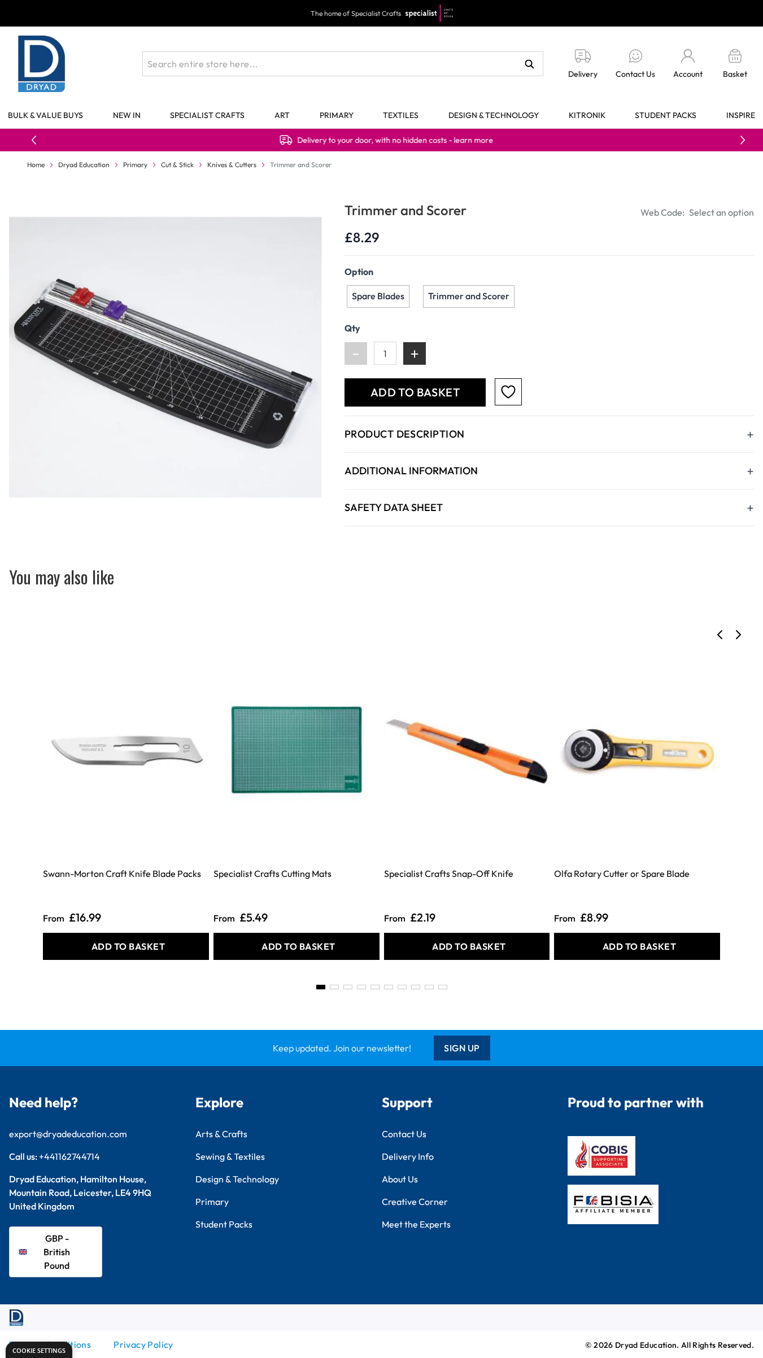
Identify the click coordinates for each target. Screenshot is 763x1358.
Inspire (740, 115)
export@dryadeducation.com (68, 1133)
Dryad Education (84, 164)
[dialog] (39, 1350)
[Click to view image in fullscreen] (165, 357)
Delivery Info (408, 1156)
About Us (400, 1179)
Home (36, 164)
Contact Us (404, 1133)
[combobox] (342, 63)
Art (282, 115)
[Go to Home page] (42, 64)
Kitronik (587, 115)
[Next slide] (738, 634)
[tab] (320, 987)
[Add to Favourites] (508, 391)
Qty (352, 328)
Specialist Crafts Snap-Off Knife (448, 873)
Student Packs (665, 115)
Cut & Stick (177, 164)
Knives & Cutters (231, 164)
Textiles (400, 115)
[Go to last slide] (720, 634)
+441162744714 (69, 1156)
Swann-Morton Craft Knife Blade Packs (122, 873)
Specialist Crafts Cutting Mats (272, 873)
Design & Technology (493, 115)
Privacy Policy (143, 1344)
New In (127, 115)
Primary (337, 115)
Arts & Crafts (221, 1133)
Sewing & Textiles (230, 1156)
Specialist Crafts (207, 115)
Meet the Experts (416, 1224)
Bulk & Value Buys (45, 115)
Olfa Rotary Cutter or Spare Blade (622, 873)
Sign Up (462, 1048)
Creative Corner (415, 1201)
